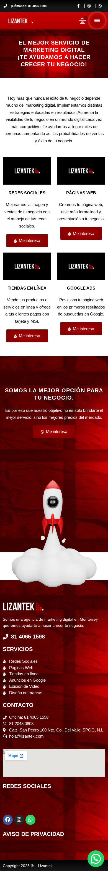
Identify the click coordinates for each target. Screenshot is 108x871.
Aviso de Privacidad (33, 834)
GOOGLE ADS (81, 288)
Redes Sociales (27, 192)
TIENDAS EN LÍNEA (27, 288)
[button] (96, 858)
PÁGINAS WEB (81, 192)
